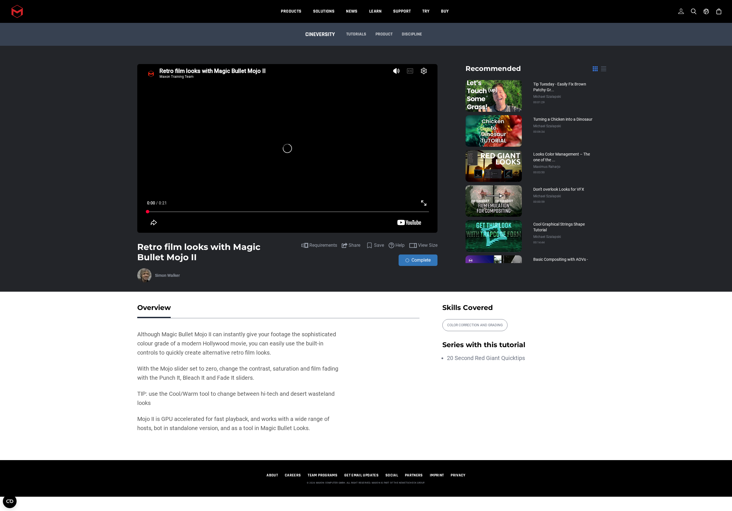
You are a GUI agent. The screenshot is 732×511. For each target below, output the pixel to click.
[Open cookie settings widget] (10, 501)
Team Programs (322, 475)
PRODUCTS (291, 11)
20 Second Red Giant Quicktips (486, 358)
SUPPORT (402, 11)
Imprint (437, 475)
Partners (414, 475)
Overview (154, 307)
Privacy (458, 475)
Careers (293, 475)
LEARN (375, 11)
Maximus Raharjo (546, 167)
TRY (425, 11)
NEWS (352, 11)
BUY (445, 11)
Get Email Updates (361, 475)
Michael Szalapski (547, 97)
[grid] (595, 68)
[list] (603, 68)
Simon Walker (167, 275)
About (272, 475)
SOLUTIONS (324, 11)
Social (391, 475)
